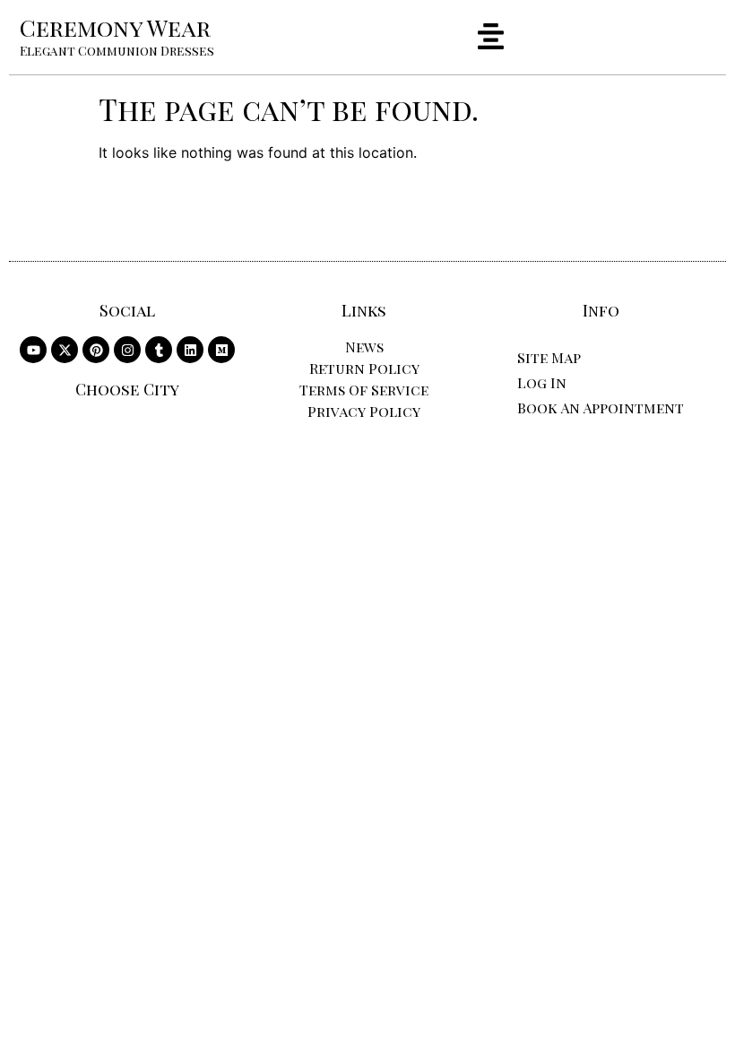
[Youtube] (33, 349)
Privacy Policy (363, 411)
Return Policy (364, 368)
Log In (541, 382)
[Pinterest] (95, 349)
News (364, 346)
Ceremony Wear (115, 27)
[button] (491, 38)
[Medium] (221, 349)
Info (601, 310)
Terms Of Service (363, 389)
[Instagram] (127, 349)
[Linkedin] (190, 349)
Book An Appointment (600, 407)
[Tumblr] (158, 349)
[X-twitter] (64, 349)
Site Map (549, 357)
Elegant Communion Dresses (117, 50)
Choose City (127, 389)
